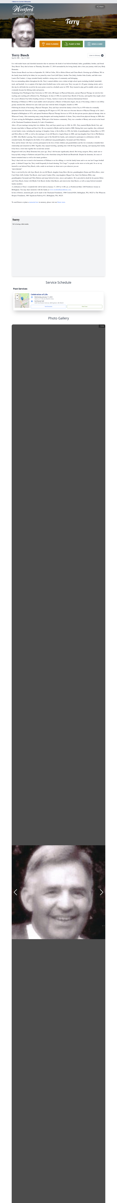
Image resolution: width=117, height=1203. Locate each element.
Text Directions (48, 306)
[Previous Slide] (15, 892)
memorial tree (33, 202)
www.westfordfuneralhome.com (60, 189)
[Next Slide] (101, 892)
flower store (61, 202)
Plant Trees (84, 306)
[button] (22, 299)
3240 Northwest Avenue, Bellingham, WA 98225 (49, 303)
